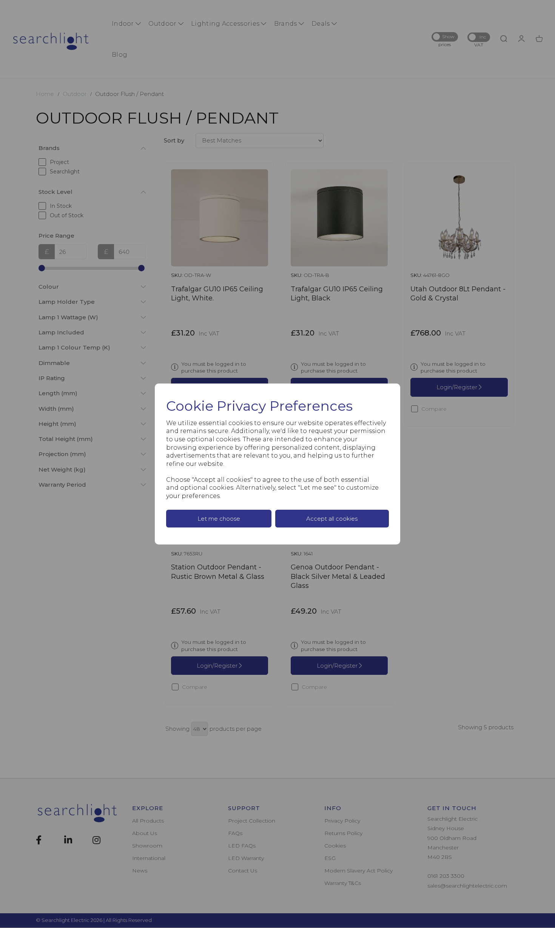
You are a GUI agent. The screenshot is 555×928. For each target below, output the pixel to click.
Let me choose (218, 518)
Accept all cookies (332, 518)
